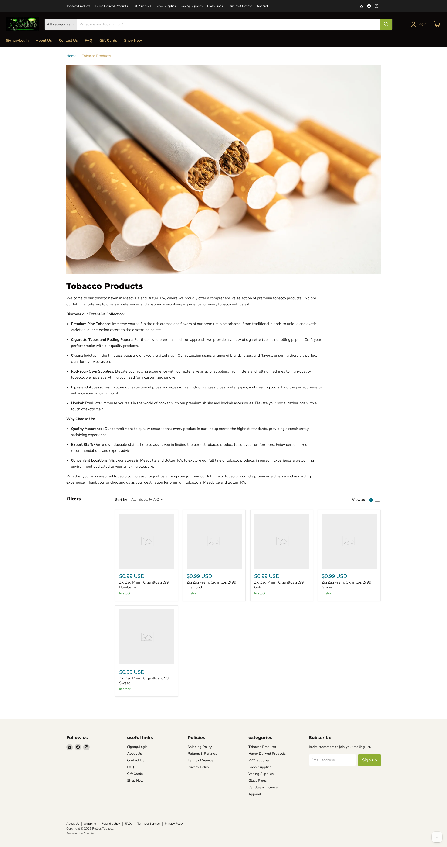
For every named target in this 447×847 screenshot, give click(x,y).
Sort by (121, 500)
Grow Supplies (166, 6)
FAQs (128, 824)
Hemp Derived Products (111, 6)
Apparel (262, 6)
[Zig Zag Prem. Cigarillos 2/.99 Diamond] (214, 541)
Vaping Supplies (191, 6)
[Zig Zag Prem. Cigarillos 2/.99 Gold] (281, 541)
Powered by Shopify (80, 833)
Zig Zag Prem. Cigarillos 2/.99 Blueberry (144, 585)
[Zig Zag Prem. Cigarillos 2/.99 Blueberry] (146, 541)
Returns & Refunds (202, 753)
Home (71, 56)
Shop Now (133, 40)
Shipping (90, 824)
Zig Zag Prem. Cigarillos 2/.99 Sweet (144, 681)
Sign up (369, 760)
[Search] (386, 24)
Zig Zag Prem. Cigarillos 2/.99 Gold (279, 585)
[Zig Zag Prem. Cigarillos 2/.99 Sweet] (146, 636)
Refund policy (110, 824)
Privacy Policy (198, 767)
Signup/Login (17, 40)
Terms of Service (200, 760)
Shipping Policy (200, 746)
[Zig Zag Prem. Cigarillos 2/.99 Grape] (349, 541)
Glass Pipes (215, 6)
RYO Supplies (141, 6)
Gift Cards (108, 40)
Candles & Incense (239, 6)
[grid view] (371, 500)
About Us (44, 40)
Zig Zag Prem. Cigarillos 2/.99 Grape (346, 585)
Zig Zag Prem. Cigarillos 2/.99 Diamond (211, 585)
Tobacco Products (78, 6)
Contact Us (68, 40)
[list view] (377, 500)
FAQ (88, 40)
